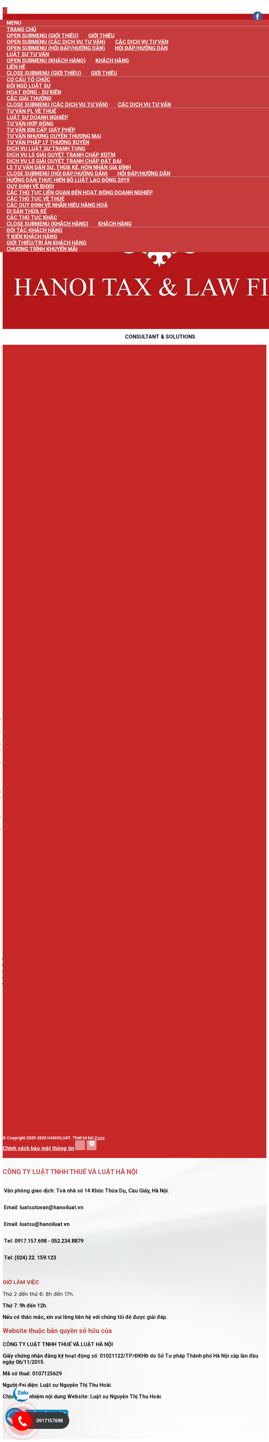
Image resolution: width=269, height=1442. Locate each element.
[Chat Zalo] (21, 1400)
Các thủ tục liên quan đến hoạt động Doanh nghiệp (80, 192)
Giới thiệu (104, 73)
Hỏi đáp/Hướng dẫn (141, 48)
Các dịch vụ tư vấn (144, 104)
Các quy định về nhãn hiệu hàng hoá (57, 205)
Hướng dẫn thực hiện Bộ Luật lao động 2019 (68, 180)
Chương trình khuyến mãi (42, 249)
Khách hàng (112, 60)
